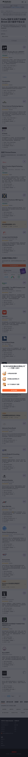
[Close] (25, 365)
